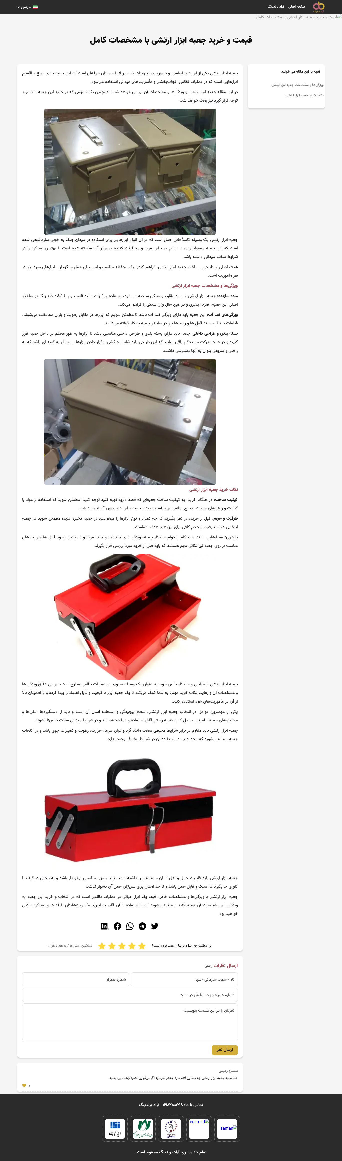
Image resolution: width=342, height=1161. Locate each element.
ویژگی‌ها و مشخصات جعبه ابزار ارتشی (297, 85)
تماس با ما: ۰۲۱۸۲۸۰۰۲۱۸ (183, 1105)
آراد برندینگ (276, 7)
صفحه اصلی (296, 7)
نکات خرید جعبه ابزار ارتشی (305, 95)
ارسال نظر (225, 1050)
